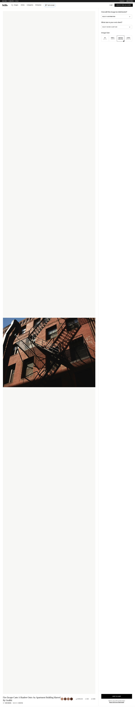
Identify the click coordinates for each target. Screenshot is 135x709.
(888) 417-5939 (129, 1)
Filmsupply (11, 1)
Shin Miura (8, 703)
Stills (16, 1)
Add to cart (116, 696)
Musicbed (4, 1)
